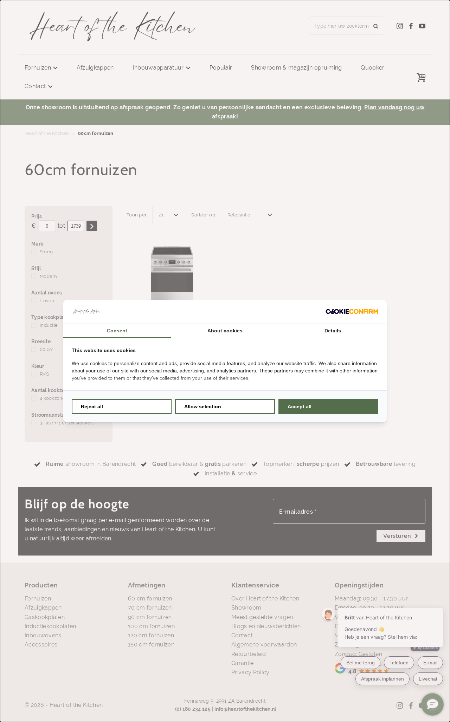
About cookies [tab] (225, 330)
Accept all (299, 406)
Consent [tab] (117, 330)
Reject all (92, 406)
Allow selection (202, 406)
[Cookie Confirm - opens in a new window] (352, 311)
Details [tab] (332, 330)
